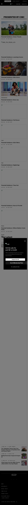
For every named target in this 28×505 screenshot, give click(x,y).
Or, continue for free (15, 266)
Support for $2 (15, 259)
